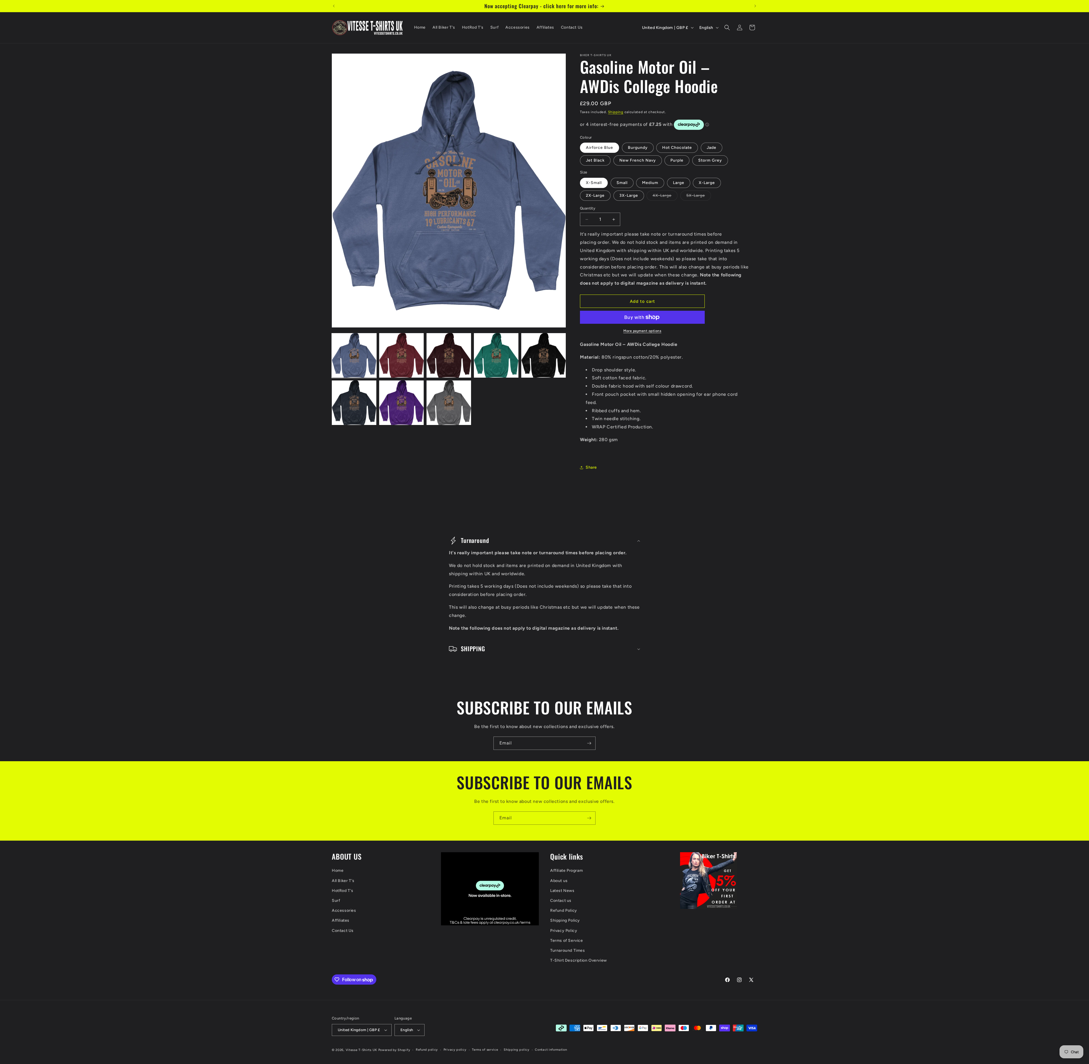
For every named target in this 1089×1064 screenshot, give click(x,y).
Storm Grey (710, 160)
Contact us (560, 900)
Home (337, 870)
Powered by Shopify (394, 1050)
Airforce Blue (599, 147)
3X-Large (628, 195)
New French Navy (637, 160)
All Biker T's (343, 880)
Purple (676, 160)
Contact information (551, 1050)
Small (622, 182)
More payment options (642, 331)
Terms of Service (566, 940)
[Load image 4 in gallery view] (496, 355)
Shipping (615, 112)
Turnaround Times (567, 950)
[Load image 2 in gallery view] (401, 355)
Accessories (344, 910)
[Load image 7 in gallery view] (401, 402)
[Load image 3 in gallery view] (449, 355)
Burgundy (638, 147)
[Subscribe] (589, 743)
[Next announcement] (755, 6)
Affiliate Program (566, 870)
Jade (711, 147)
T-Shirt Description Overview (578, 960)
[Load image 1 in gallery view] (354, 355)
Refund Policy (563, 910)
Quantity (587, 208)
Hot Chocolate (677, 147)
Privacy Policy (563, 930)
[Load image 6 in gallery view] (354, 402)
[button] (727, 27)
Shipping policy (516, 1050)
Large (678, 182)
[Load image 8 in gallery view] (449, 402)
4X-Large (665, 197)
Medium (650, 182)
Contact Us (343, 930)
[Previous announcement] (334, 6)
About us (559, 880)
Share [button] (591, 467)
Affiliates (340, 920)
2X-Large (595, 195)
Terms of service (485, 1050)
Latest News (562, 890)
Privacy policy (455, 1050)
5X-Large (698, 197)
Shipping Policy (565, 920)
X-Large (707, 182)
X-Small (594, 182)
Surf (336, 900)
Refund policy (427, 1050)
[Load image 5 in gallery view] (543, 355)
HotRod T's (342, 890)
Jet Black (595, 160)
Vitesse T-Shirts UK (361, 1050)
